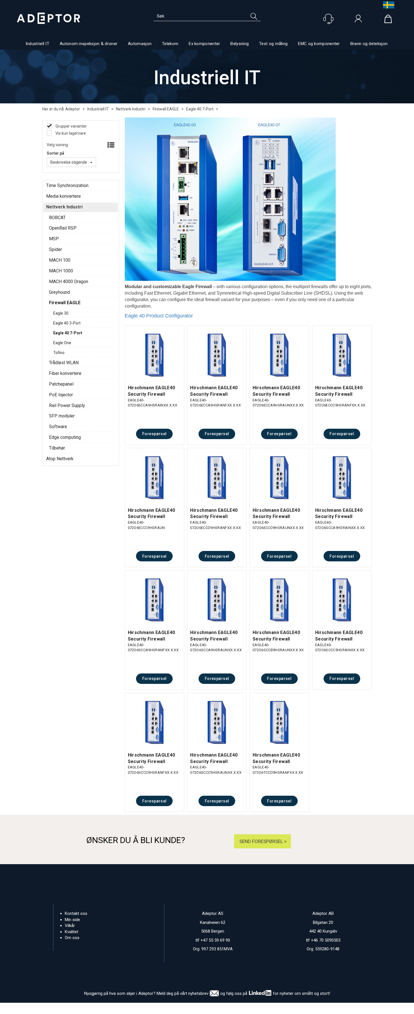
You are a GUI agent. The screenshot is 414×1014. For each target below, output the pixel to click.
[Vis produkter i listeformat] (110, 145)
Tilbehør (57, 448)
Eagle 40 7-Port (199, 109)
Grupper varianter (71, 126)
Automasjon (140, 43)
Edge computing (65, 437)
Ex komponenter (204, 43)
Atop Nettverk (60, 458)
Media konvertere (63, 196)
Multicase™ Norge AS (319, 1008)
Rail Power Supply (67, 405)
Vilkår (70, 925)
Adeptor (72, 109)
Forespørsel (154, 434)
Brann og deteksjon (369, 43)
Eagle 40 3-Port (67, 323)
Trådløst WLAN (64, 362)
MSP (54, 238)
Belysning (239, 43)
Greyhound (59, 292)
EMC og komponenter (319, 43)
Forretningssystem (230, 1008)
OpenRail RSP (63, 228)
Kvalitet (71, 931)
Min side (72, 919)
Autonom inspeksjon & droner (88, 43)
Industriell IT (37, 43)
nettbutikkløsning (268, 1008)
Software (58, 426)
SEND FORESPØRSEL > (262, 841)
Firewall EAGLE (166, 109)
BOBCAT (57, 217)
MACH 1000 (61, 270)
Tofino (58, 352)
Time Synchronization (67, 185)
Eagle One (62, 343)
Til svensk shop (387, 4)
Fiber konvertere (65, 373)
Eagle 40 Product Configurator (159, 316)
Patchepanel (61, 384)
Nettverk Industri (130, 109)
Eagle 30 (60, 313)
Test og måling (273, 43)
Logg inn (358, 20)
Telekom (170, 43)
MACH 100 (59, 260)
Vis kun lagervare (70, 133)
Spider (55, 249)
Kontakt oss (76, 913)
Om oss (72, 937)
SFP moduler (62, 416)
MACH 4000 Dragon (68, 281)
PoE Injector (61, 394)
